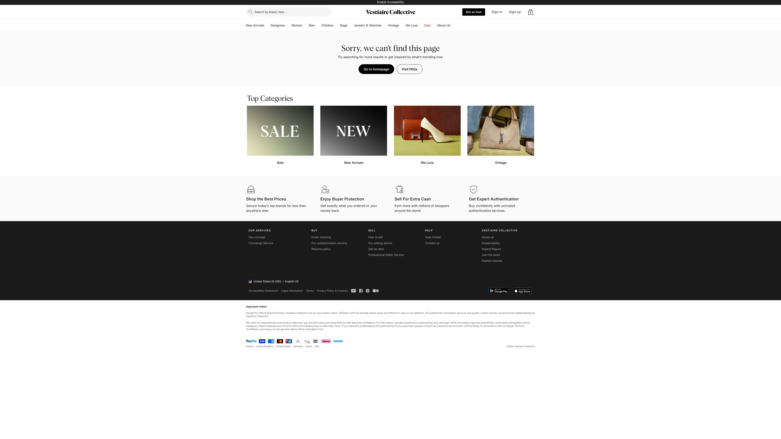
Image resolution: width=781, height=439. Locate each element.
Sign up (515, 12)
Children (328, 25)
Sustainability (491, 243)
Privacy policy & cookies (332, 291)
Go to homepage (376, 69)
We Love (412, 25)
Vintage (393, 25)
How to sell (375, 237)
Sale (427, 25)
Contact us (432, 243)
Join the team (491, 255)
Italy (317, 346)
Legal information (292, 291)
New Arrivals (255, 25)
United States (283, 346)
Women (296, 25)
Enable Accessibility (390, 2)
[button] (530, 12)
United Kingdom (264, 346)
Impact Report (491, 249)
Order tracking (321, 237)
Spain (309, 346)
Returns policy (321, 249)
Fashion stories (492, 261)
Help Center (433, 237)
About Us (443, 25)
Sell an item (474, 12)
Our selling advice (380, 243)
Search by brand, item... (270, 12)
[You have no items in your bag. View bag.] (530, 12)
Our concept (257, 237)
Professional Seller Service (386, 255)
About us (488, 237)
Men (312, 25)
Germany (298, 346)
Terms (310, 291)
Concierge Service (261, 243)
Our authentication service (329, 243)
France (249, 346)
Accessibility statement (263, 291)
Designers (278, 25)
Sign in (497, 12)
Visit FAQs (409, 69)
